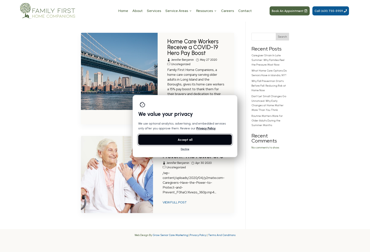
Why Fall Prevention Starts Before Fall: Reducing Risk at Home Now (268, 85)
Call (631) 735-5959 (328, 11)
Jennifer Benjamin (182, 60)
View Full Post (175, 202)
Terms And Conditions (221, 235)
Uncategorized (180, 64)
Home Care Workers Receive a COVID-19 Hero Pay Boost (193, 47)
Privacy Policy (198, 235)
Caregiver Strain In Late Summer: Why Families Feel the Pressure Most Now (267, 60)
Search (282, 36)
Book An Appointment (288, 11)
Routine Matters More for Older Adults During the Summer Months (267, 120)
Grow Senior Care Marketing (170, 235)
